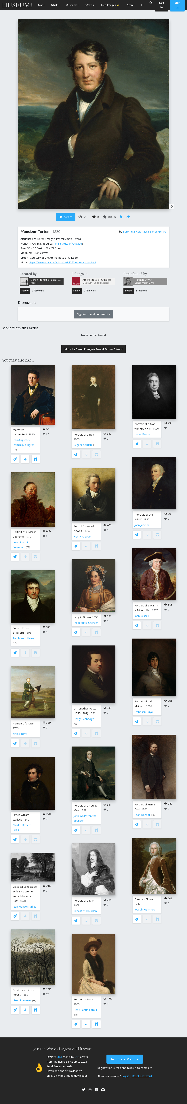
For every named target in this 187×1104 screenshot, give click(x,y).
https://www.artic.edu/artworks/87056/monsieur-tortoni (62, 262)
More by (93, 349)
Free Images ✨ (110, 5)
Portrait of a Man (23, 723)
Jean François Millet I (25, 906)
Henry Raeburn (82, 536)
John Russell (141, 616)
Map (40, 5)
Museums (71, 5)
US (15, 643)
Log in (125, 1076)
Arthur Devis (20, 734)
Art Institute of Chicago (68, 243)
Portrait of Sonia (84, 999)
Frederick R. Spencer (86, 622)
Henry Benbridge (84, 719)
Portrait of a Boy (84, 434)
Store (130, 5)
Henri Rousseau (22, 1000)
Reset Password (142, 1076)
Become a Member (125, 1059)
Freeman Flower (144, 899)
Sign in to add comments (93, 314)
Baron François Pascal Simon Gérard (145, 231)
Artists (54, 5)
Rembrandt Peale (23, 638)
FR (15, 449)
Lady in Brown (82, 617)
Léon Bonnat (142, 815)
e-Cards (89, 5)
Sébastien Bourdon (85, 911)
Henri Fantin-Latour (85, 1010)
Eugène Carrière (83, 444)
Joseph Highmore (144, 909)
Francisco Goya (143, 712)
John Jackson (142, 525)
